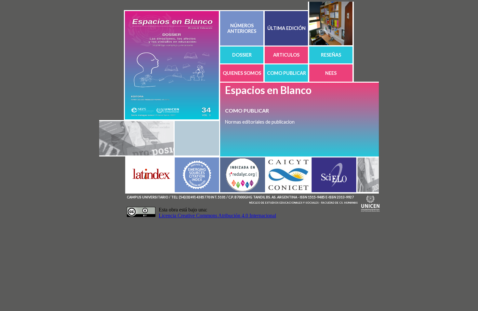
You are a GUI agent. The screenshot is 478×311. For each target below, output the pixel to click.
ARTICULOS (286, 55)
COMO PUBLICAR (286, 73)
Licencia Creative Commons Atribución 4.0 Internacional (217, 215)
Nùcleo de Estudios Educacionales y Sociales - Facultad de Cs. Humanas (303, 202)
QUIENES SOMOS (242, 73)
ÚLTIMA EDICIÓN (286, 28)
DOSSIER (242, 55)
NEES (331, 73)
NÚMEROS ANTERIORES (241, 28)
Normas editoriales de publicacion (260, 122)
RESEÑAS (331, 55)
